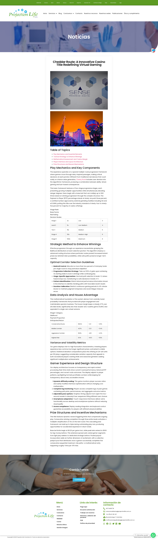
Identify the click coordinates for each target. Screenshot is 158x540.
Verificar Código (97, 2)
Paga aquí (83, 507)
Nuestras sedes (105, 13)
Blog (60, 13)
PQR (81, 520)
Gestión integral (62, 527)
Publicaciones (117, 13)
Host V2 (71, 2)
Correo (46, 2)
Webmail (39, 2)
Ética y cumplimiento (131, 13)
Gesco (64, 2)
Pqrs (106, 2)
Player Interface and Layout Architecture (68, 162)
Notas (58, 2)
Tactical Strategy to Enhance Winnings (67, 157)
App (120, 2)
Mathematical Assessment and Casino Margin (70, 159)
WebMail (59, 519)
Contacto (78, 13)
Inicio (45, 13)
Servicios (52, 13)
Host (52, 2)
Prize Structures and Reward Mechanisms (68, 164)
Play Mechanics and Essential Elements (67, 154)
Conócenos (67, 13)
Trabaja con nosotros (87, 513)
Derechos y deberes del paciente (88, 516)
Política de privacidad (87, 523)
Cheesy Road (81, 179)
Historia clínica (62, 524)
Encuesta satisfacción (87, 510)
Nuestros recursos (91, 13)
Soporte (79, 2)
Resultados (113, 2)
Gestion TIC (87, 2)
